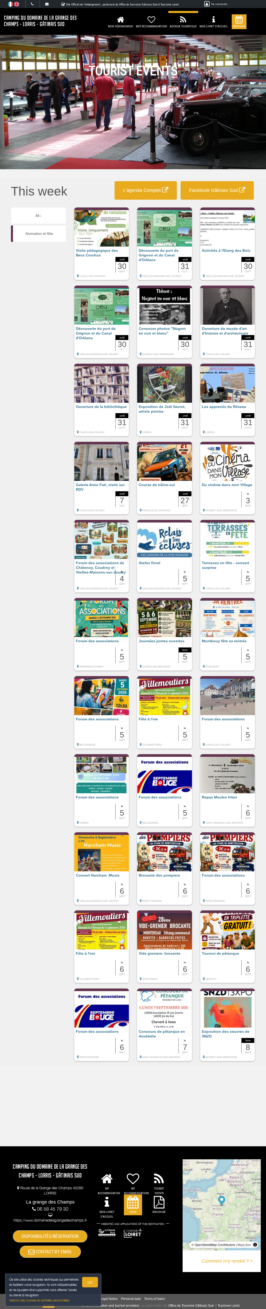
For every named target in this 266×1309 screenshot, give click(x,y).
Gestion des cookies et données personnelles (39, 1300)
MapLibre (244, 1244)
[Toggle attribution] (255, 1245)
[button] (101, 246)
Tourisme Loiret (229, 1305)
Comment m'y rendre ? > (227, 1261)
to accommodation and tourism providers (110, 1305)
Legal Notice (109, 1299)
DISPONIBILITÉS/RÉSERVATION (50, 1236)
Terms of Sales (154, 1299)
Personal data (131, 1299)
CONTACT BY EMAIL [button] (53, 1251)
